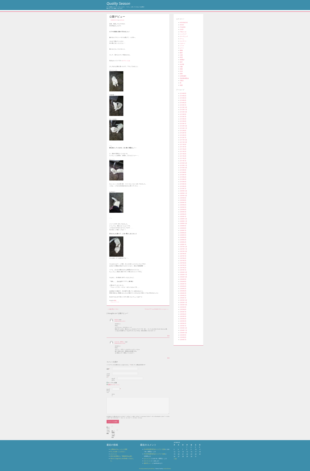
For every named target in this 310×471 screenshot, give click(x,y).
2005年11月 (183, 302)
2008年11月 (183, 221)
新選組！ (182, 60)
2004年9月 (183, 335)
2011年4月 (183, 154)
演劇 (181, 67)
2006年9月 (183, 279)
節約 (181, 73)
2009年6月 (183, 205)
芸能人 (182, 80)
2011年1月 (183, 161)
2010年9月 (183, 170)
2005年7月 (183, 312)
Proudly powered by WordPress (146, 468)
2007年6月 (183, 258)
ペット (117, 302)
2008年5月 (183, 235)
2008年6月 (183, 233)
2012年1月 (183, 137)
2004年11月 (183, 330)
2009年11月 (183, 193)
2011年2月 (183, 158)
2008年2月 (183, 242)
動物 (115, 300)
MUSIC (182, 25)
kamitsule (121, 20)
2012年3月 (183, 135)
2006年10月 (183, 277)
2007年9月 (183, 254)
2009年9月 (183, 198)
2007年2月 (183, 267)
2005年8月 (183, 309)
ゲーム (182, 39)
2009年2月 (183, 214)
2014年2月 (183, 103)
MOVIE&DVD (184, 22)
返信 (168, 336)
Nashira (116, 319)
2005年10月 (183, 305)
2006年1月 (183, 298)
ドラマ (182, 46)
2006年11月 (183, 274)
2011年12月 (183, 140)
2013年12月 (183, 107)
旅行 (181, 62)
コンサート (183, 41)
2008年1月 (183, 244)
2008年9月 (183, 226)
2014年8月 (183, 93)
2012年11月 (183, 128)
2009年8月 (183, 200)
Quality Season (118, 3)
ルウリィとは (126, 60)
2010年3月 (183, 184)
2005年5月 (183, 316)
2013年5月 (183, 119)
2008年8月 (183, 228)
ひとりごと (113, 454)
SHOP (181, 29)
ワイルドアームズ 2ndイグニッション (156, 309)
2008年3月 (183, 240)
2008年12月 (183, 219)
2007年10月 (183, 251)
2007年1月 (183, 270)
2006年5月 (183, 288)
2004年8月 (183, 337)
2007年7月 (183, 256)
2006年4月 (183, 291)
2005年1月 (183, 326)
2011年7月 (183, 147)
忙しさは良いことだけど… (118, 451)
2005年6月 (183, 314)
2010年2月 (183, 186)
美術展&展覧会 (184, 78)
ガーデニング (184, 36)
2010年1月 (183, 188)
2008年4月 (183, 237)
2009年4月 (183, 209)
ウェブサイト (113, 379)
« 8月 (175, 459)
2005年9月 (183, 307)
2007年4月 (183, 263)
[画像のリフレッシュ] (113, 384)
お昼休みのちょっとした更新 (118, 449)
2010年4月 (183, 181)
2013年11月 (183, 109)
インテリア (183, 34)
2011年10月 (183, 142)
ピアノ (182, 48)
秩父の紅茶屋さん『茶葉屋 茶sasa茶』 (121, 456)
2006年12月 (183, 272)
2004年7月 (183, 339)
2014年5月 (183, 98)
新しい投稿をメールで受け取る (113, 434)
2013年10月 (183, 112)
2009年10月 (183, 195)
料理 (181, 57)
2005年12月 (183, 300)
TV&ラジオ (183, 32)
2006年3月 (183, 293)
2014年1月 (183, 105)
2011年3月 (183, 156)
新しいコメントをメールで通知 (108, 430)
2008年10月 (183, 223)
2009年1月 (183, 216)
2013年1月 (183, 123)
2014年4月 (183, 100)
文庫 (181, 55)
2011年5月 (183, 151)
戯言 (181, 53)
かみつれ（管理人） (119, 342)
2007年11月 (183, 249)
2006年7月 (183, 284)
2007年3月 (183, 265)
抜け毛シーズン (113, 309)
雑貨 (181, 85)
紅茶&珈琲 (183, 76)
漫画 (181, 69)
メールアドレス (108, 375)
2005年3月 (183, 321)
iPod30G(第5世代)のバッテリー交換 (154, 449)
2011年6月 (183, 149)
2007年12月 (183, 247)
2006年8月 (183, 281)
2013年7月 (183, 116)
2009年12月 (183, 191)
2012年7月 (183, 133)
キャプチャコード (108, 391)
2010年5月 (183, 179)
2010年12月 (183, 163)
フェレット (113, 302)
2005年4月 (183, 319)
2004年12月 (183, 328)
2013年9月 (183, 114)
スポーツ (182, 43)
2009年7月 (183, 202)
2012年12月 (183, 126)
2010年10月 (183, 168)
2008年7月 (183, 230)
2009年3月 (183, 212)
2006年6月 (183, 286)
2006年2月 (183, 295)
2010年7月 (183, 175)
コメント (113, 394)
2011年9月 (183, 144)
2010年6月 (183, 177)
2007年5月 (183, 260)
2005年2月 (183, 323)
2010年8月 (183, 172)
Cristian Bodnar (167, 468)
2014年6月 (183, 96)
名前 (108, 369)
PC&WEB (182, 27)
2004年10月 (183, 333)
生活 (181, 71)
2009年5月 (183, 207)
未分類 (182, 64)
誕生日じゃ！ (148, 463)
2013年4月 (183, 121)
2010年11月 (183, 165)
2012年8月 (183, 130)
